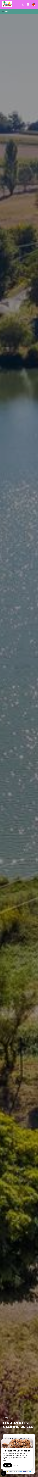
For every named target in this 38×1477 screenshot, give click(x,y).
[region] (17, 1454)
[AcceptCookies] (3, 1473)
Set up (16, 1465)
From (9, 1438)
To (21, 1438)
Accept (7, 1465)
